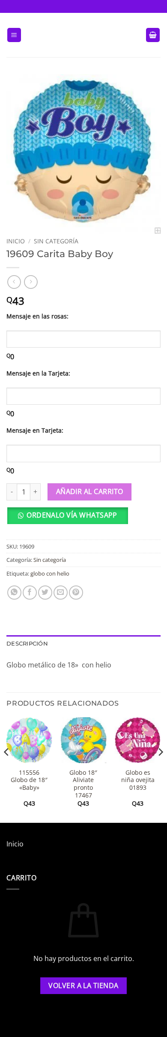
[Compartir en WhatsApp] (14, 592)
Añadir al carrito (89, 491)
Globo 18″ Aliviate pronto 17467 (83, 784)
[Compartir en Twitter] (45, 592)
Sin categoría (56, 241)
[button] (14, 35)
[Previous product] (30, 281)
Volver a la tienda (83, 985)
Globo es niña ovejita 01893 (138, 780)
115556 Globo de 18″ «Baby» (29, 780)
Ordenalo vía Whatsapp (72, 515)
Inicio (15, 241)
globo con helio (49, 573)
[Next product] (14, 281)
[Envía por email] (61, 592)
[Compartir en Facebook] (30, 592)
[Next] (160, 769)
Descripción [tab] (27, 643)
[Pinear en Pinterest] (76, 592)
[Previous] (7, 769)
